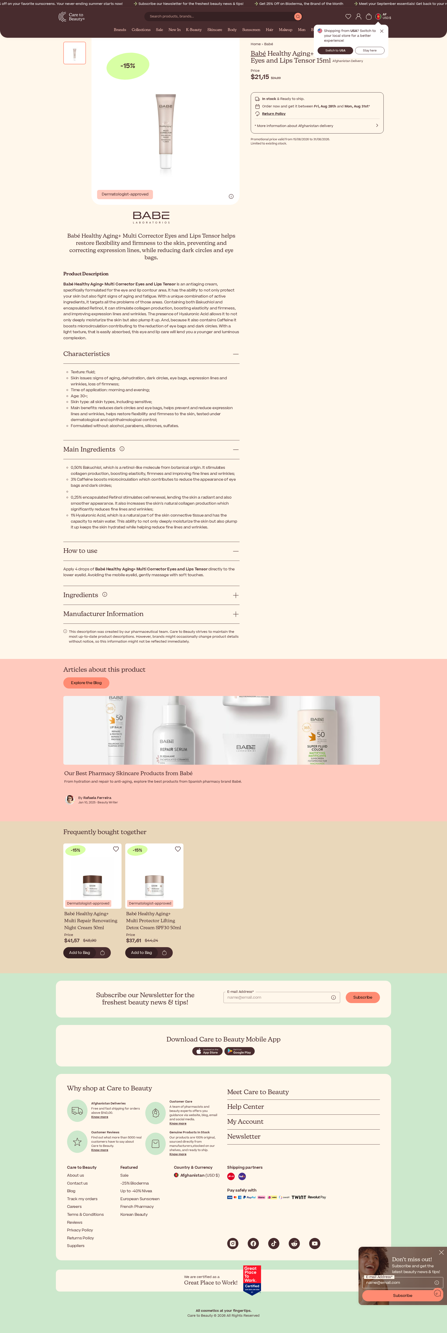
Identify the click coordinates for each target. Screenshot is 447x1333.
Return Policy (274, 113)
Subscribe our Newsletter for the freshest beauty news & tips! (191, 3)
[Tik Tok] (273, 1243)
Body (232, 30)
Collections (141, 30)
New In (175, 30)
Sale (159, 30)
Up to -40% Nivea (136, 1191)
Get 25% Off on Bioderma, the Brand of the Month (301, 3)
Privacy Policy (80, 1230)
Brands (120, 30)
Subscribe (362, 997)
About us (75, 1175)
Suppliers (76, 1246)
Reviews (74, 1222)
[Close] (441, 1252)
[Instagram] (232, 1243)
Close (382, 31)
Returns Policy (80, 1238)
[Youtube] (314, 1243)
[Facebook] (253, 1243)
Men (301, 30)
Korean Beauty (134, 1214)
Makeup (285, 30)
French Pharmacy (137, 1207)
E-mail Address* (240, 992)
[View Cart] (368, 16)
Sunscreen (251, 30)
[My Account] (358, 16)
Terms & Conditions (85, 1214)
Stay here (370, 50)
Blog (71, 1191)
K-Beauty (194, 30)
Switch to (335, 50)
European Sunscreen (139, 1199)
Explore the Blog (86, 683)
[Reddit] (294, 1243)
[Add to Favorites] (116, 849)
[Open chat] (437, 1293)
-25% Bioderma (134, 1183)
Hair (269, 30)
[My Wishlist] (348, 16)
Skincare (214, 30)
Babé (258, 54)
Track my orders (82, 1199)
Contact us (77, 1183)
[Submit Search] (298, 16)
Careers (74, 1207)
